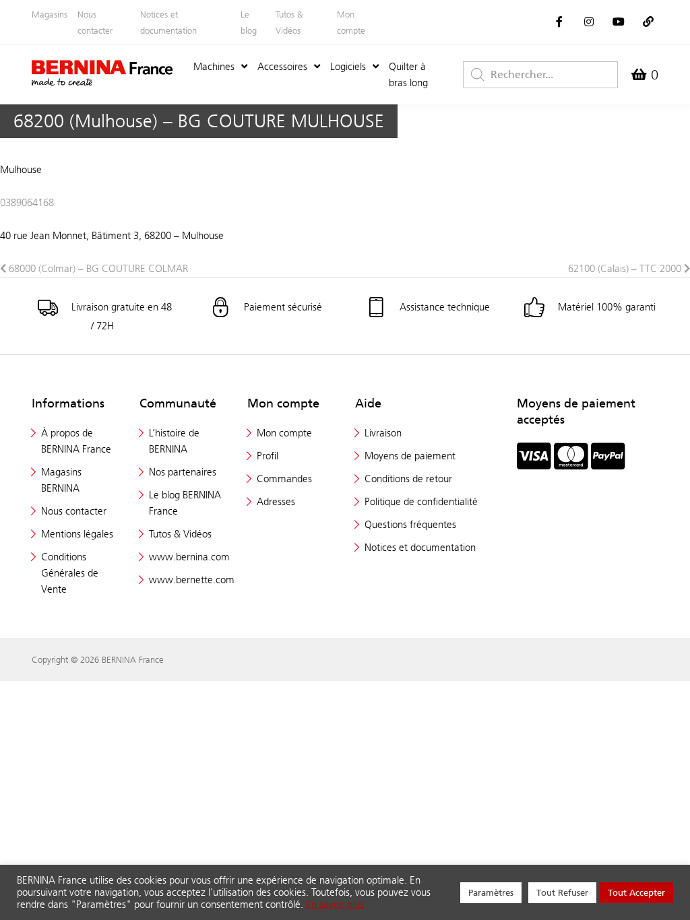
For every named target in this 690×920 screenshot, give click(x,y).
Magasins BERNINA (61, 479)
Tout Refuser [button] (562, 892)
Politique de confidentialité (421, 501)
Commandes (284, 478)
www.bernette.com (191, 579)
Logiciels (348, 66)
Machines (213, 66)
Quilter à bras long (408, 74)
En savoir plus (335, 904)
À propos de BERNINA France (76, 440)
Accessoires (282, 66)
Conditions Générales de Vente (69, 572)
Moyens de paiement (410, 455)
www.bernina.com (189, 556)
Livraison (383, 432)
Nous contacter (95, 22)
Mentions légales (77, 533)
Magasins (49, 14)
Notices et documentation (168, 22)
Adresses (276, 501)
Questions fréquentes (410, 524)
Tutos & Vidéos (289, 22)
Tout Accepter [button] (636, 892)
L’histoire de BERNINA (174, 440)
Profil (267, 455)
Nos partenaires (182, 471)
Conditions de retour (408, 478)
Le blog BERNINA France (185, 502)
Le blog (249, 22)
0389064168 (27, 202)
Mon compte (351, 22)
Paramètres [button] (490, 892)
